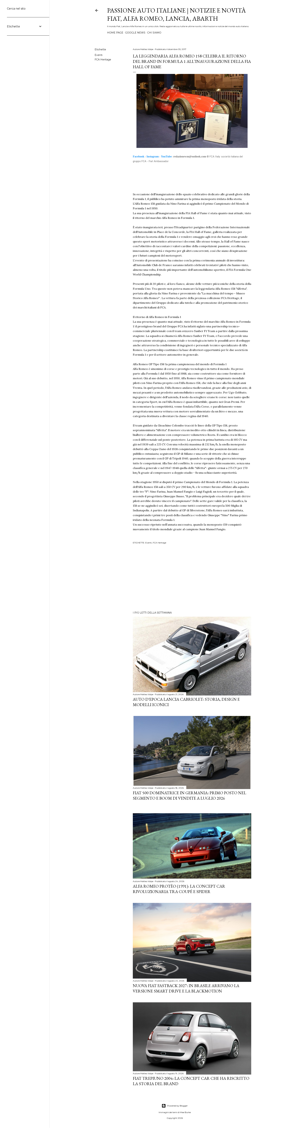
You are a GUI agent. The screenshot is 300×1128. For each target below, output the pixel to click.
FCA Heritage (103, 59)
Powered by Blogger (177, 1105)
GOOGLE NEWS (135, 32)
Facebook (138, 156)
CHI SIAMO (154, 32)
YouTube (166, 156)
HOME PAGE (115, 32)
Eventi (98, 55)
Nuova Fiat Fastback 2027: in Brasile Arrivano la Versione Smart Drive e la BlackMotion (186, 988)
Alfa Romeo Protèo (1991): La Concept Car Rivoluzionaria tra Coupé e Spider (179, 888)
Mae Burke (185, 1112)
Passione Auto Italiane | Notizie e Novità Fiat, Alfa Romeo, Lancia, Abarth (176, 14)
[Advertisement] (192, 578)
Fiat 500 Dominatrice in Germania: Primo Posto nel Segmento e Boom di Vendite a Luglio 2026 (189, 795)
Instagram (153, 156)
